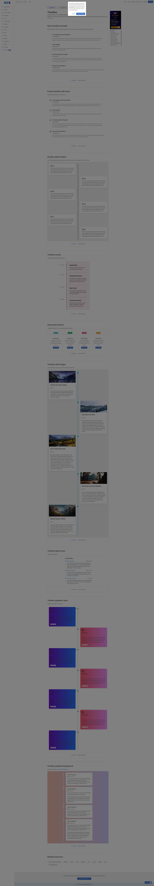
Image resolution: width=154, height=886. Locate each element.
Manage (73, 13)
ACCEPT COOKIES (81, 13)
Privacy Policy (71, 7)
